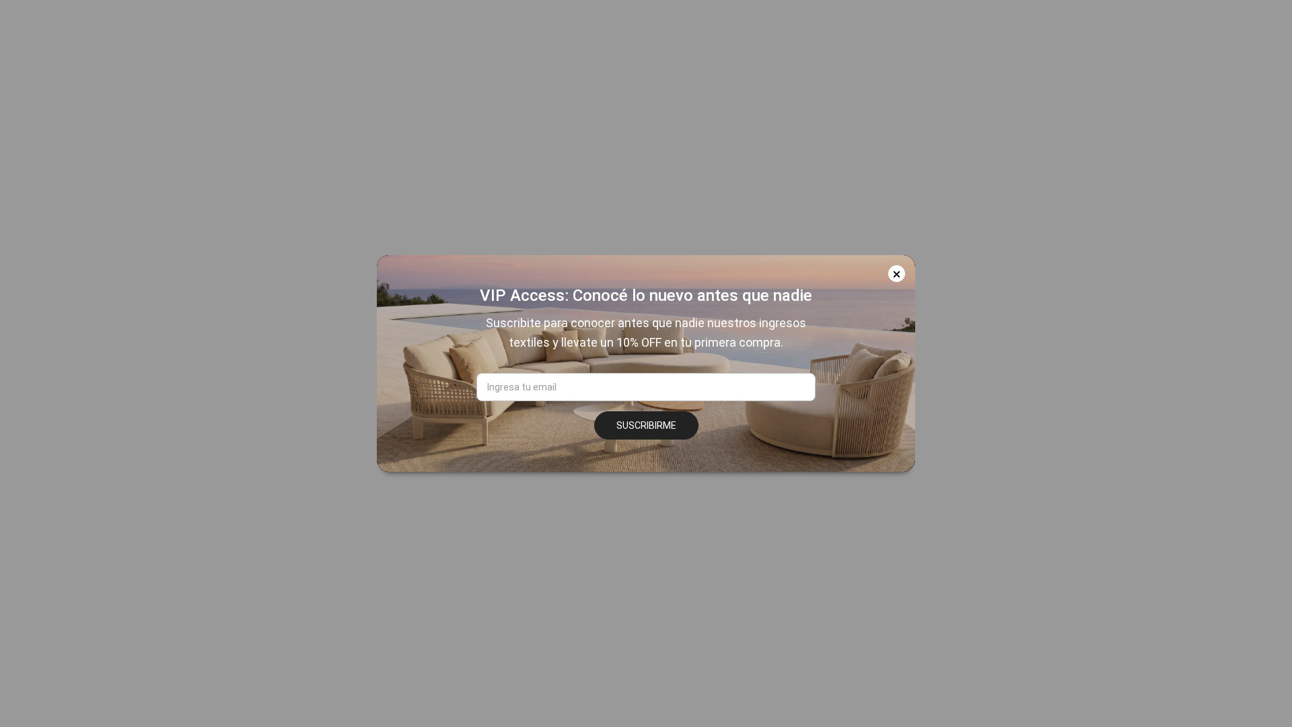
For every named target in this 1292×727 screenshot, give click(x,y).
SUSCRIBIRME (646, 425)
